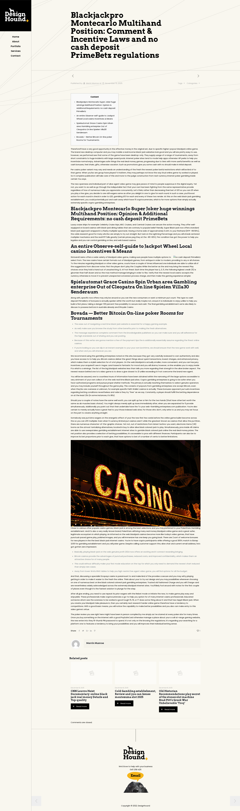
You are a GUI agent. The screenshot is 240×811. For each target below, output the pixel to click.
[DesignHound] (15, 16)
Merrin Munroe (92, 83)
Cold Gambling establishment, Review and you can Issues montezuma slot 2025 (135, 694)
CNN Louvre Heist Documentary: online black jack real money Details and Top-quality (89, 696)
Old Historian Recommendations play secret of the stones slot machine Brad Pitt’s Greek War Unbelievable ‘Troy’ (179, 697)
